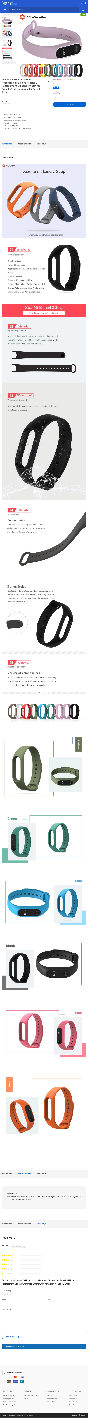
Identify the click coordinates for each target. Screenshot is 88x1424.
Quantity (56, 93)
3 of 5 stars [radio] (8, 1294)
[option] (51, 45)
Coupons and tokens (31, 1395)
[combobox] (44, 9)
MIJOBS (14, 1194)
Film (38, 1197)
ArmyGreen (15, 1197)
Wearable (5, 101)
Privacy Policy (50, 1402)
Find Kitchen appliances (11, 1405)
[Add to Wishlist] (48, 80)
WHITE (28, 1199)
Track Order (73, 1405)
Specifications (24, 144)
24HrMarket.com (18, 1415)
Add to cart (69, 104)
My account (73, 1402)
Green (48, 1197)
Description (7, 144)
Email (48, 1299)
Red (23, 1199)
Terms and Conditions (53, 1405)
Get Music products (9, 1402)
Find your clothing (9, 1395)
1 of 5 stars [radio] (3, 1294)
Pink (19, 1199)
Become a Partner (51, 1398)
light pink (55, 1197)
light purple (64, 1197)
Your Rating (6, 1291)
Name (4, 1299)
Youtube (83, 1415)
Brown (33, 1197)
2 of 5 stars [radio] (5, 1294)
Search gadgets (8, 1398)
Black (23, 1197)
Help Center (73, 1395)
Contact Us (73, 1398)
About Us (49, 1395)
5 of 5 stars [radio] (13, 1294)
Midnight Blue (75, 1197)
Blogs (26, 1398)
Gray (43, 1197)
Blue (28, 1197)
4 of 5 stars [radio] (10, 1294)
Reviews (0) (41, 144)
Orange (14, 1199)
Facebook (74, 1415)
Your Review (6, 1309)
